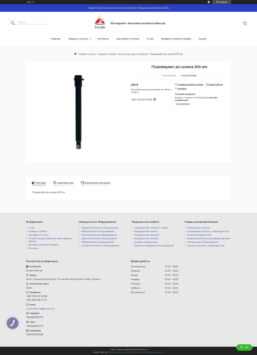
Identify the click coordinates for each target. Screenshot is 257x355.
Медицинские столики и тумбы (151, 227)
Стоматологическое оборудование (100, 245)
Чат (247, 347)
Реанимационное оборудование (99, 235)
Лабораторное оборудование (97, 242)
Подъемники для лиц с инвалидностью (208, 231)
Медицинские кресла (146, 231)
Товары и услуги (78, 38)
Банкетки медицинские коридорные (154, 245)
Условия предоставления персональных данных (50, 239)
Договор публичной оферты (44, 244)
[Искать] (13, 23)
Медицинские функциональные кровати (208, 238)
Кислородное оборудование (202, 242)
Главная (55, 38)
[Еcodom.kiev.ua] (100, 23)
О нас (150, 38)
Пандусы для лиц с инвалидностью (206, 245)
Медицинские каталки (146, 238)
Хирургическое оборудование (97, 231)
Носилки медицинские (199, 235)
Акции (203, 38)
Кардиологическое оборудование (99, 227)
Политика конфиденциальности (149, 352)
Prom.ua (143, 349)
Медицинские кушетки (146, 235)
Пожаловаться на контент (120, 352)
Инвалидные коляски (198, 227)
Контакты (103, 38)
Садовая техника (107, 54)
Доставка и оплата (128, 38)
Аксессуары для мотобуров (133, 54)
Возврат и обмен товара (176, 38)
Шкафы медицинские (146, 242)
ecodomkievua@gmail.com (40, 308)
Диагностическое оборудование (99, 238)
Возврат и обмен (38, 231)
